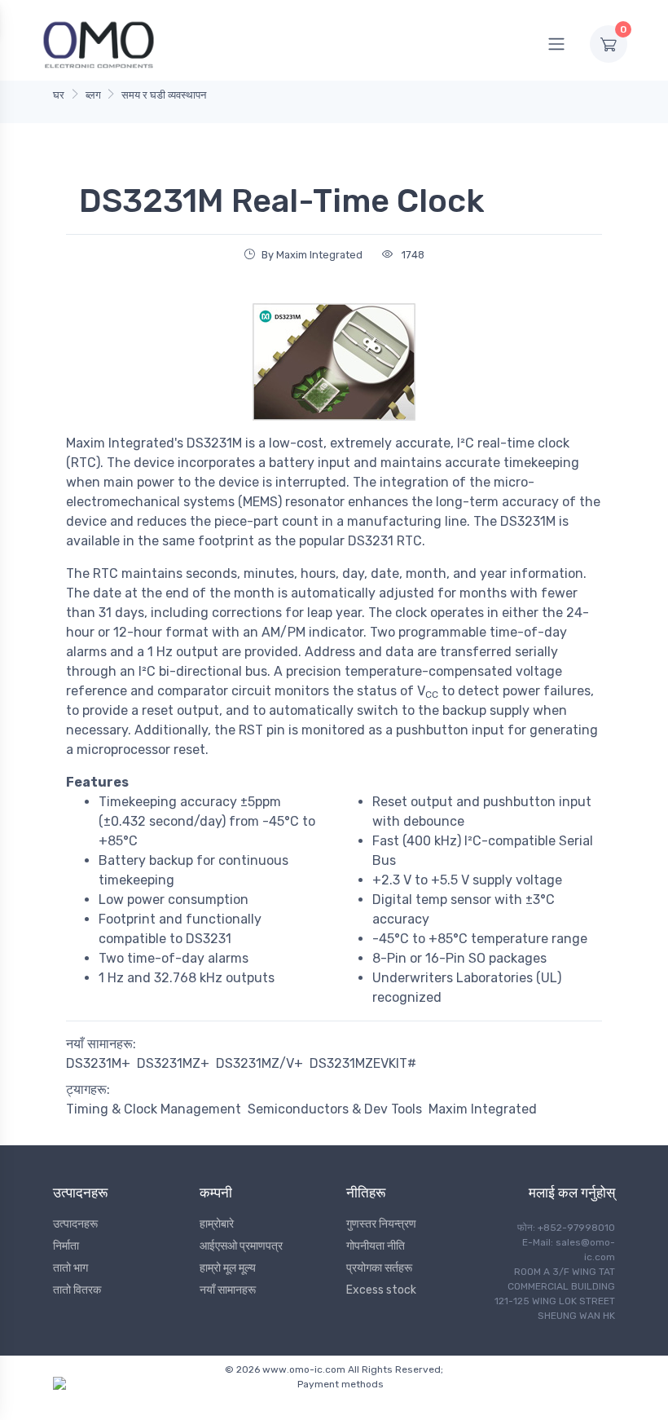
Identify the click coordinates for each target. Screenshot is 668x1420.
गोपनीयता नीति (375, 1246)
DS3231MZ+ (173, 1063)
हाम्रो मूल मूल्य (228, 1268)
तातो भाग (70, 1268)
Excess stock (381, 1290)
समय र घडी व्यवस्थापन (163, 95)
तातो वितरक (77, 1290)
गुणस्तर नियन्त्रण (381, 1224)
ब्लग (93, 95)
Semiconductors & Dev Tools (335, 1109)
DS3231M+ (98, 1063)
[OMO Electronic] (98, 43)
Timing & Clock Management (153, 1109)
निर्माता (66, 1246)
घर (58, 95)
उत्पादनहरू (75, 1224)
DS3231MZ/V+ (259, 1063)
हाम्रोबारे (217, 1224)
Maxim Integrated (482, 1109)
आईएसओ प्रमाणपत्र (241, 1246)
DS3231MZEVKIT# (363, 1063)
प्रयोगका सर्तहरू (379, 1268)
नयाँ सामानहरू (228, 1290)
